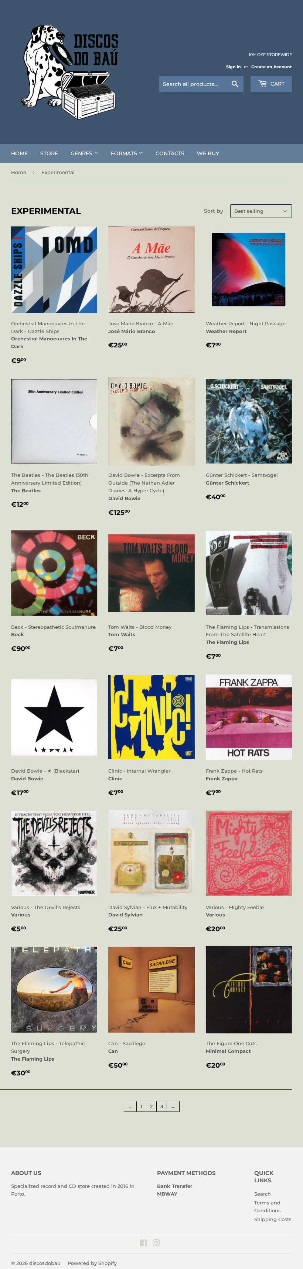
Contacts (170, 153)
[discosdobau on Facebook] (143, 1244)
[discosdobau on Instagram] (156, 1244)
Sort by (213, 211)
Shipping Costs (273, 1219)
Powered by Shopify (92, 1263)
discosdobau (45, 1263)
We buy (208, 153)
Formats (125, 153)
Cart (277, 83)
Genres (82, 153)
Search (262, 1194)
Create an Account (271, 66)
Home (19, 153)
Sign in (233, 66)
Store (49, 153)
